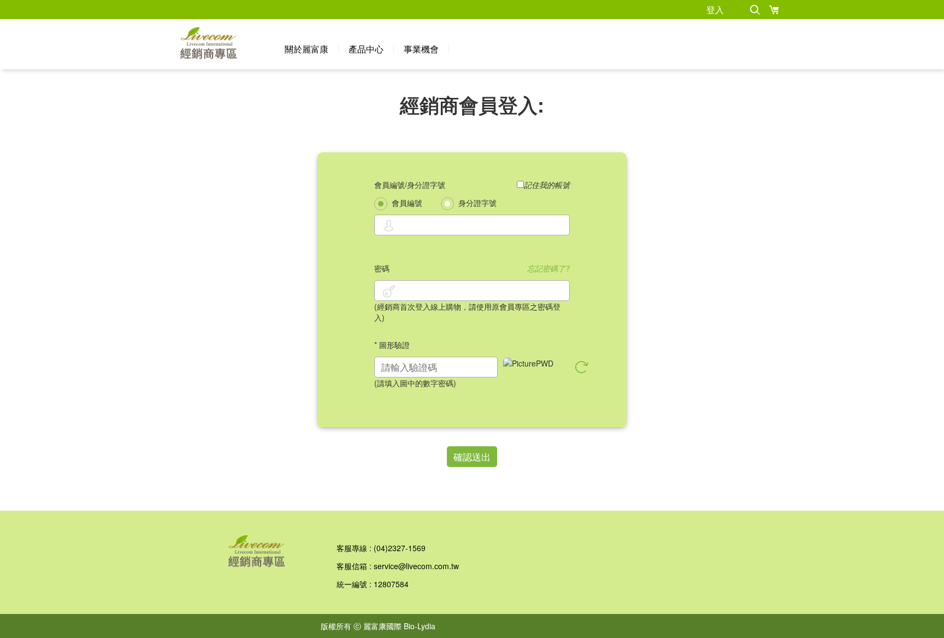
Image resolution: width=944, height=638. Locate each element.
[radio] (380, 203)
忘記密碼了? (548, 268)
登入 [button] (715, 9)
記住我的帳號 (547, 184)
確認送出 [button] (472, 456)
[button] (754, 9)
